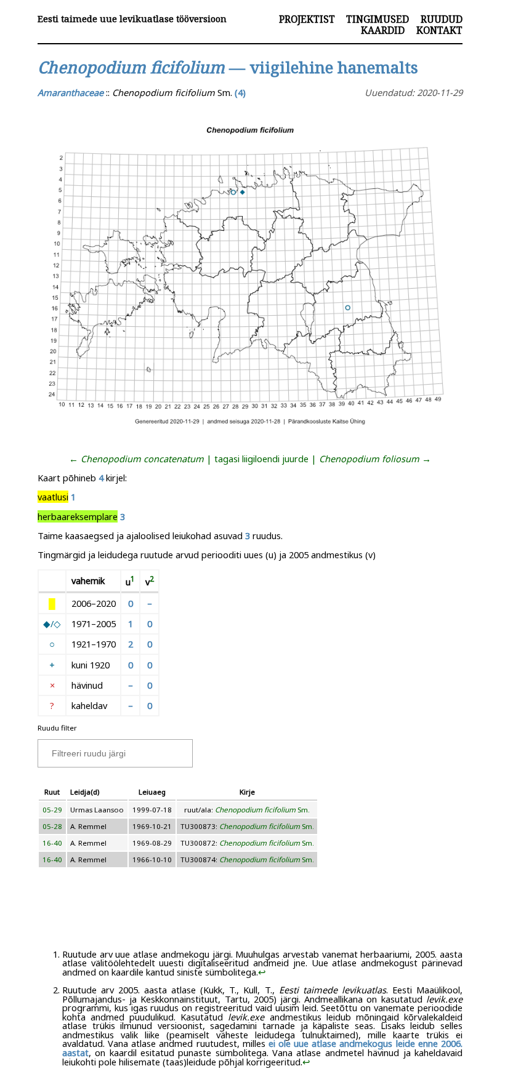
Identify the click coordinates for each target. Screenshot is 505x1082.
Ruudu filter (57, 727)
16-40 (52, 843)
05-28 (52, 826)
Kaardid (383, 30)
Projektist (307, 19)
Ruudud (442, 19)
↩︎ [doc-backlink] (262, 972)
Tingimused (377, 19)
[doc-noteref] (133, 581)
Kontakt (439, 30)
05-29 (52, 809)
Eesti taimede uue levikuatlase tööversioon (132, 19)
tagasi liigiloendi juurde (261, 458)
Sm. (262, 809)
